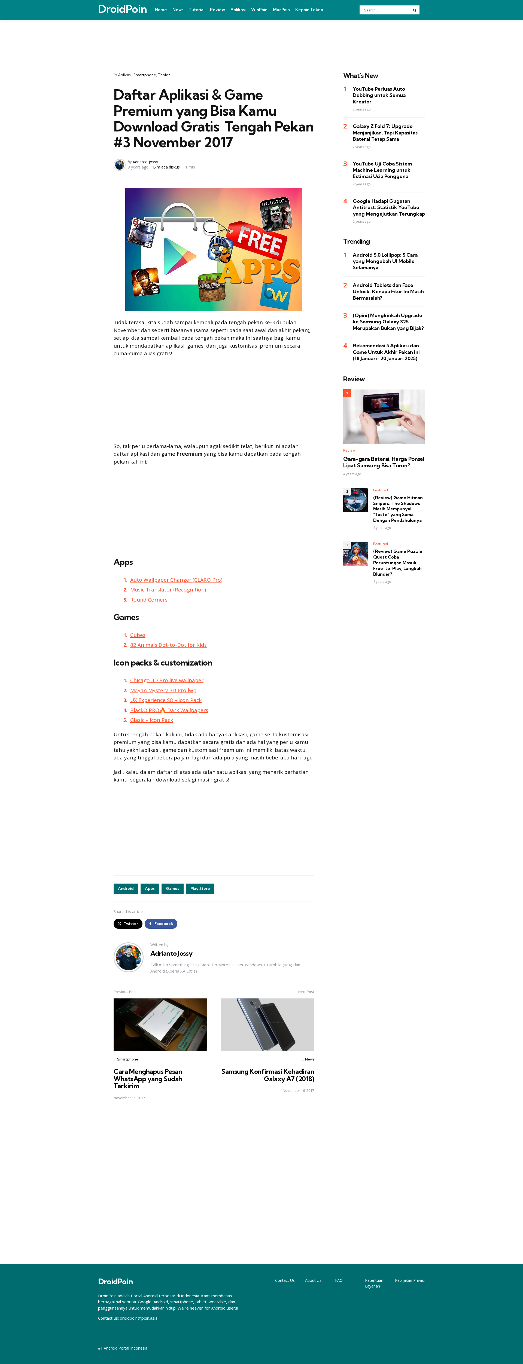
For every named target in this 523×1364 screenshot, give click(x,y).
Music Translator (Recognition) (168, 589)
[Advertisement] (261, 39)
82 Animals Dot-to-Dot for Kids (168, 644)
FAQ (339, 1280)
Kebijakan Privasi (410, 1280)
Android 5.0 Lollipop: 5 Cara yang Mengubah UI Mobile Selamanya (385, 261)
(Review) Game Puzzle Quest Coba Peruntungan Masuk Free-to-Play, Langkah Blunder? (397, 563)
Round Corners (149, 599)
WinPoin (259, 9)
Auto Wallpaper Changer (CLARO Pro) (176, 579)
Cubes (137, 635)
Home (161, 9)
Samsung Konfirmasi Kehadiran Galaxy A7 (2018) (267, 1075)
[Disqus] (214, 1182)
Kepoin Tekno (309, 9)
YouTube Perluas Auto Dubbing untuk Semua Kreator (379, 95)
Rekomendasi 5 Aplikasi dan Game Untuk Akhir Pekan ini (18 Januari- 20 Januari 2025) (386, 352)
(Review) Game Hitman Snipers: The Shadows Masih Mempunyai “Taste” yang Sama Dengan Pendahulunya (398, 509)
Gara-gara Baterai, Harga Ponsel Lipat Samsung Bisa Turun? (383, 462)
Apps (150, 888)
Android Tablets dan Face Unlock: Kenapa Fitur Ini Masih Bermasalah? (388, 291)
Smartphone (144, 74)
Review (217, 9)
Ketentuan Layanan (374, 1283)
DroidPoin (122, 9)
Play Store (200, 888)
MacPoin (281, 9)
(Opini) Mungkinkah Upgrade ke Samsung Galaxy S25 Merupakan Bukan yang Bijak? (388, 322)
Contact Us (285, 1280)
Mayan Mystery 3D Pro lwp (163, 690)
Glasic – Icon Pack (151, 720)
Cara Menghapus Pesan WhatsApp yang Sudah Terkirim (148, 1078)
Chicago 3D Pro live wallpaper (166, 680)
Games (172, 888)
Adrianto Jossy (145, 161)
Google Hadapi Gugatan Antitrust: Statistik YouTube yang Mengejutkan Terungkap (389, 207)
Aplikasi (238, 9)
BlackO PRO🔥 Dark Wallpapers (169, 710)
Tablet (164, 74)
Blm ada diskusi (167, 167)
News (177, 9)
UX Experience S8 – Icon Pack (166, 700)
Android (126, 888)
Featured (380, 490)
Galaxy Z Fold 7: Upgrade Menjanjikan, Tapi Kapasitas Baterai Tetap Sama (385, 132)
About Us (313, 1280)
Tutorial (197, 9)
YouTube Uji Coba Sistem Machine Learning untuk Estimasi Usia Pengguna (382, 170)
